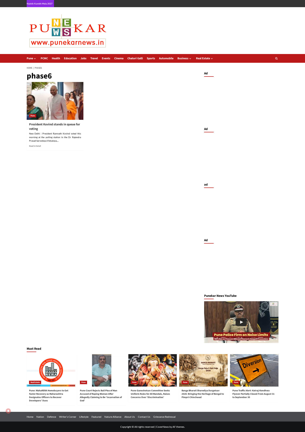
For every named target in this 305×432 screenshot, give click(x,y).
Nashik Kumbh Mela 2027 (39, 3)
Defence (51, 416)
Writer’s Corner (67, 416)
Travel (94, 58)
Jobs (83, 58)
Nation (40, 416)
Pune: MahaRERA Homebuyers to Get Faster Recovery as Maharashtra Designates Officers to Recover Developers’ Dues (48, 395)
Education (70, 58)
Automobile (166, 58)
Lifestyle (83, 416)
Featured (96, 416)
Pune (30, 58)
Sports (151, 58)
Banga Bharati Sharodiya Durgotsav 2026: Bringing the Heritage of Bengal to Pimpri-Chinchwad (203, 394)
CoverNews (162, 426)
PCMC (44, 58)
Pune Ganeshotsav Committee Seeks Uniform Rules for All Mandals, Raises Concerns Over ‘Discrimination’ (150, 394)
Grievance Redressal (164, 416)
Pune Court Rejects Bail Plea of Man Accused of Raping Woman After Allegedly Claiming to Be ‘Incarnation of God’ (101, 395)
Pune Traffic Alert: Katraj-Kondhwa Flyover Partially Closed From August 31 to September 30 (253, 394)
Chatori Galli (135, 58)
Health (56, 58)
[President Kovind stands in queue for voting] (55, 101)
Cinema (118, 58)
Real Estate (203, 58)
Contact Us (144, 416)
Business (182, 58)
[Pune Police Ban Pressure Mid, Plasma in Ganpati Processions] (241, 322)
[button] (276, 58)
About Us (129, 416)
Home (30, 416)
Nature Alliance (112, 416)
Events (106, 58)
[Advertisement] (241, 101)
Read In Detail (35, 146)
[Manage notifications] (8, 411)
